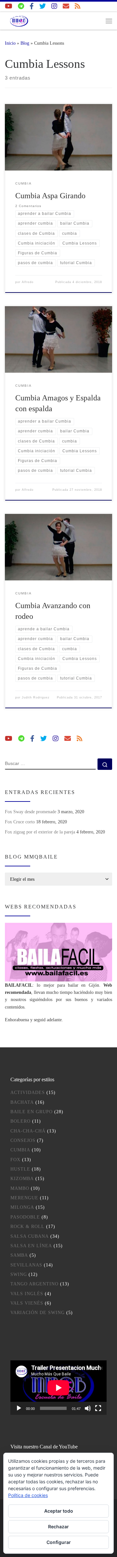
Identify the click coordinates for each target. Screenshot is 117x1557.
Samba (19, 1255)
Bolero (20, 1121)
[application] (58, 1387)
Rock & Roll (27, 1226)
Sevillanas (26, 1265)
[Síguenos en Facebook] (32, 6)
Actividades (27, 1092)
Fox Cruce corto (20, 821)
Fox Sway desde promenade (30, 811)
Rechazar (58, 1526)
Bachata (22, 1102)
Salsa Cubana (29, 1236)
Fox (15, 1159)
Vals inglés (26, 1293)
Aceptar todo (58, 1511)
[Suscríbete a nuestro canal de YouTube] (8, 6)
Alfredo (27, 282)
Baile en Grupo (31, 1111)
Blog (24, 43)
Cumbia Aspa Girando (50, 195)
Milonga (22, 1207)
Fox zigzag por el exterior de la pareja (40, 831)
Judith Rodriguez (36, 697)
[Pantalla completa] (98, 1408)
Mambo (19, 1188)
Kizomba (22, 1178)
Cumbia (20, 1149)
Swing (18, 1274)
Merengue (24, 1197)
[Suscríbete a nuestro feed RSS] (78, 6)
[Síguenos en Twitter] (42, 6)
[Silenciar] (87, 1408)
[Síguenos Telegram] (21, 6)
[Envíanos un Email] (66, 6)
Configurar (58, 1542)
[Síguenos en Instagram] (54, 6)
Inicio (10, 43)
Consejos (22, 1140)
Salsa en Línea (31, 1245)
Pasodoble (25, 1217)
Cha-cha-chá (28, 1131)
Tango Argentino (34, 1283)
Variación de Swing (37, 1312)
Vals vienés (26, 1303)
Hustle (20, 1169)
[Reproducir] (19, 1408)
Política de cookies (28, 1495)
